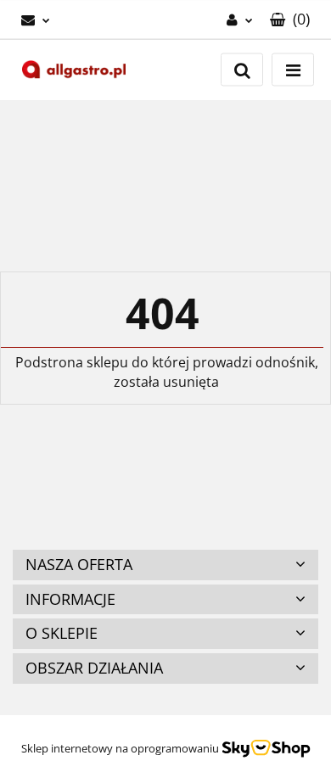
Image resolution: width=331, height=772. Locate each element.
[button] (289, 19)
